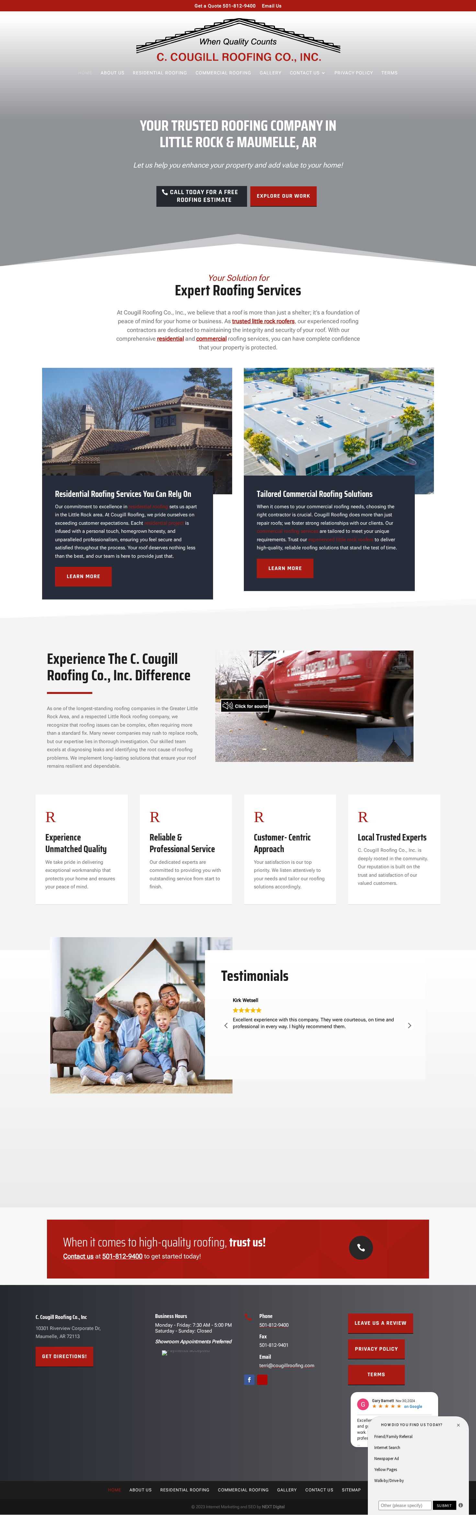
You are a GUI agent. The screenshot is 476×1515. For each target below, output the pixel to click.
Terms (389, 73)
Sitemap (351, 1490)
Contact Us (305, 73)
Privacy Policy (353, 73)
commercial (211, 338)
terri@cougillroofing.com (286, 1365)
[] (361, 1258)
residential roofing (148, 507)
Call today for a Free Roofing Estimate (204, 196)
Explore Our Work (283, 196)
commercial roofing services (287, 531)
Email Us (272, 6)
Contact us (78, 1256)
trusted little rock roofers (263, 321)
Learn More (83, 576)
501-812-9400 (122, 1256)
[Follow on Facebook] (249, 1380)
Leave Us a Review (381, 1323)
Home (85, 73)
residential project (164, 523)
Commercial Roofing (223, 73)
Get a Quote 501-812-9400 (225, 6)
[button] (409, 1025)
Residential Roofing (160, 73)
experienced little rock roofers (340, 540)
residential (170, 338)
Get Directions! (64, 1356)
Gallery (270, 73)
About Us (112, 73)
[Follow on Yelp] (262, 1380)
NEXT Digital (273, 1506)
